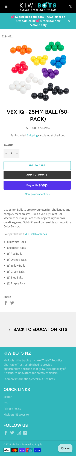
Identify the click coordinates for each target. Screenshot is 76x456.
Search (8, 397)
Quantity (8, 145)
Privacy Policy (12, 409)
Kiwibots (49, 379)
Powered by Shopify (32, 444)
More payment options (37, 194)
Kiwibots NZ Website (16, 415)
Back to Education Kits (39, 329)
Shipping (32, 135)
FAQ (6, 403)
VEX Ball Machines (36, 234)
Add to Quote (37, 175)
